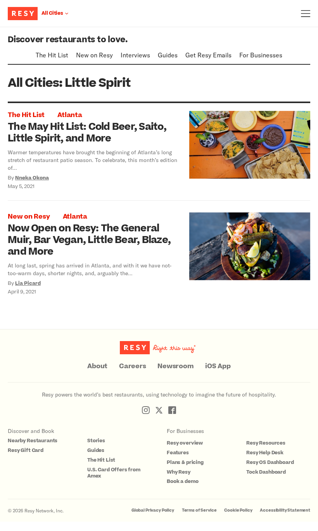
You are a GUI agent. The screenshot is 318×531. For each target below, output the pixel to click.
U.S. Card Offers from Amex (113, 473)
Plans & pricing (185, 462)
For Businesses (260, 55)
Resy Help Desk (264, 452)
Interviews (135, 55)
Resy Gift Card (25, 450)
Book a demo (182, 481)
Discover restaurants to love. (68, 39)
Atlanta (69, 115)
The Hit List (52, 55)
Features (178, 452)
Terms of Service (199, 510)
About (97, 366)
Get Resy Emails (208, 55)
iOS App (217, 366)
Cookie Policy (238, 510)
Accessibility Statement (285, 510)
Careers (132, 366)
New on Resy (94, 55)
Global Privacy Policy (152, 510)
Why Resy (178, 472)
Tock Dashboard (266, 472)
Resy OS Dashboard (270, 462)
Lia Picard (28, 283)
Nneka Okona (32, 177)
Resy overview (185, 443)
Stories (96, 440)
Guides (168, 55)
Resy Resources (265, 443)
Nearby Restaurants (32, 440)
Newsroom (175, 366)
